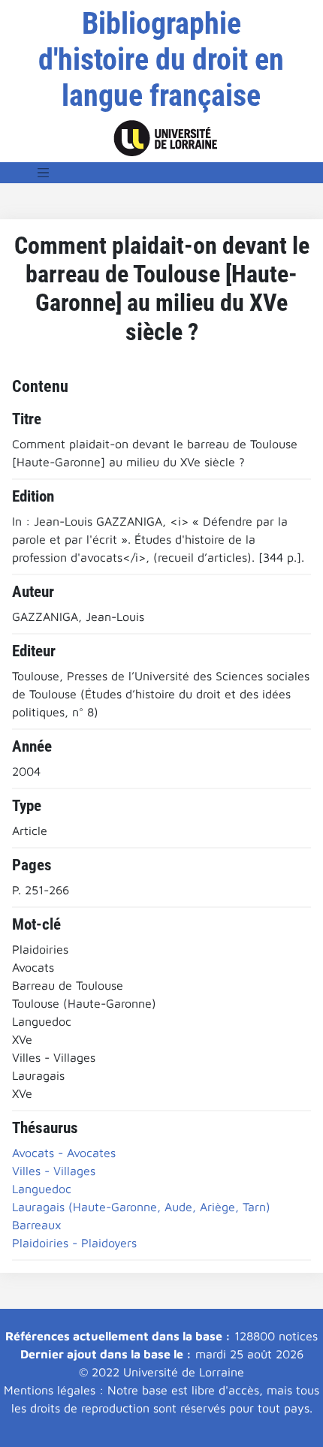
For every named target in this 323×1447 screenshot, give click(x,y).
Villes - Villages (53, 1170)
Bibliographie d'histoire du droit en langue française (161, 59)
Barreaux (37, 1224)
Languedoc (41, 1188)
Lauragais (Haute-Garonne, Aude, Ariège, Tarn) (141, 1206)
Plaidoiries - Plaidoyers (74, 1243)
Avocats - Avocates (64, 1152)
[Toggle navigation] (43, 172)
